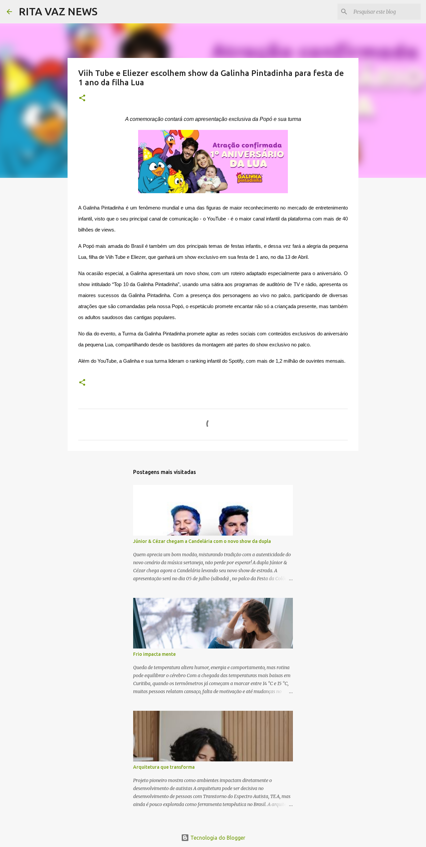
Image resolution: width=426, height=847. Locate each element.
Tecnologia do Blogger (217, 838)
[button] (82, 98)
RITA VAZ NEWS (58, 11)
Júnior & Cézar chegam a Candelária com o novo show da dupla (202, 541)
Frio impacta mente (154, 654)
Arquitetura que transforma (164, 767)
